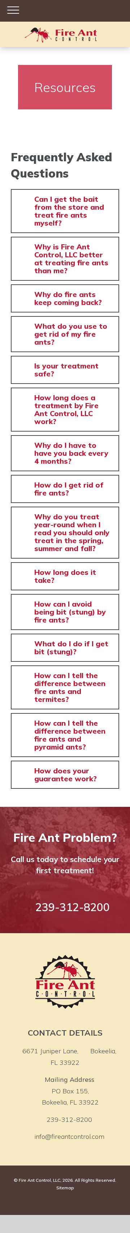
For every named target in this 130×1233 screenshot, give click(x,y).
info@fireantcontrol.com (69, 1136)
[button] (65, 211)
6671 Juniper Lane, (69, 1057)
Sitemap (65, 1187)
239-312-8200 (69, 1119)
